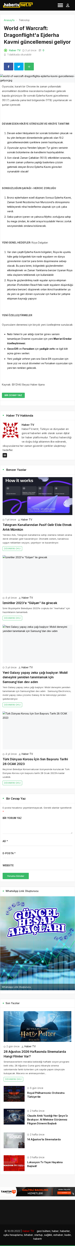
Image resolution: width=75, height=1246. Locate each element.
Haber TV (15, 50)
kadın (68, 1235)
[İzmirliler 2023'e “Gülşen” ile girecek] (37, 574)
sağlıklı (48, 1235)
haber (55, 1231)
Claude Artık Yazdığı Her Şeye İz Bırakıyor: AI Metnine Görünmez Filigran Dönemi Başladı (47, 1119)
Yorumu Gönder (15, 876)
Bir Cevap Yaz (13, 395)
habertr (37, 1238)
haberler (65, 1231)
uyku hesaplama (13, 1235)
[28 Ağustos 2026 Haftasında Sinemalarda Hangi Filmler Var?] (37, 1026)
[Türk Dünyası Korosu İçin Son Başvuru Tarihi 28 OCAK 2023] (37, 730)
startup (38, 1235)
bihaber (28, 1235)
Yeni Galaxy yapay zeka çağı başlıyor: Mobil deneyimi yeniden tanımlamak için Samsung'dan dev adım (35, 677)
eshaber (58, 1235)
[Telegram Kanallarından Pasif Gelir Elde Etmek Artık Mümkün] (37, 496)
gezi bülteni (43, 1231)
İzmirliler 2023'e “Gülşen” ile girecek (30, 603)
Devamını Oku (12, 548)
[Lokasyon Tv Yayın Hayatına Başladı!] (14, 1162)
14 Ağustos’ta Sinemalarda (44, 1139)
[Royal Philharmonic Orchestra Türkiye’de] (14, 1093)
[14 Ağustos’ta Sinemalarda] (14, 1140)
